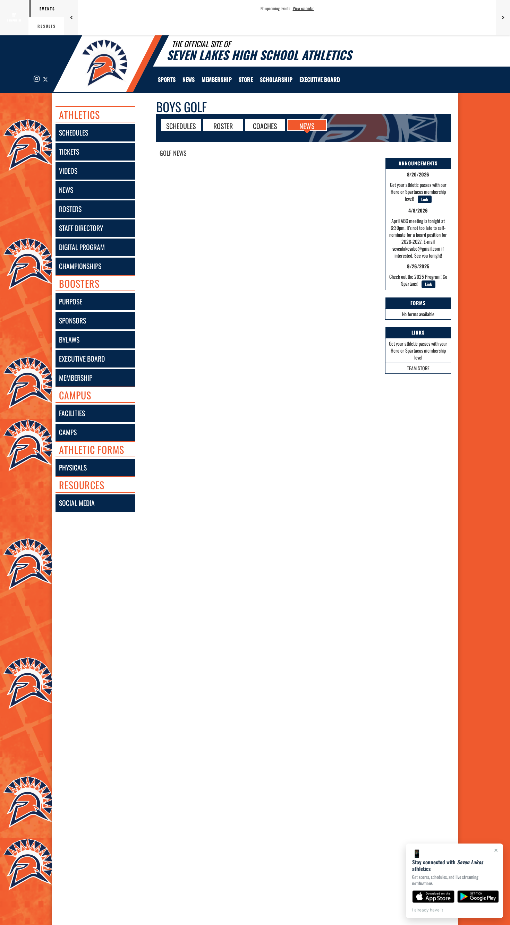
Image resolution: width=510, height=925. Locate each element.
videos (68, 171)
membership (75, 378)
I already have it (427, 910)
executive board (82, 359)
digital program (82, 247)
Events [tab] (47, 8)
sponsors (72, 320)
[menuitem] (188, 79)
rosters (70, 209)
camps (68, 432)
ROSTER (223, 125)
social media (77, 503)
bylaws (69, 340)
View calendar (303, 8)
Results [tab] (46, 26)
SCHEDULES (181, 125)
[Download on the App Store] (433, 896)
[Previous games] (71, 17)
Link (424, 199)
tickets (69, 152)
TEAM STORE (418, 368)
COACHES (265, 125)
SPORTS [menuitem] (167, 79)
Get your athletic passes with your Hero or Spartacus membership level (418, 350)
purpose (70, 301)
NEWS (306, 125)
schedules (73, 133)
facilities (72, 413)
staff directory (81, 228)
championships (80, 266)
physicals (73, 467)
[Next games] (503, 17)
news (66, 190)
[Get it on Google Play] (478, 896)
